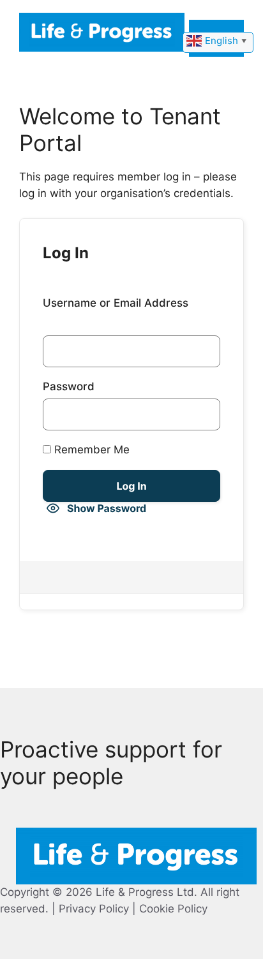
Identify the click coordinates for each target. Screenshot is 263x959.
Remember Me (90, 449)
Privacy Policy (94, 908)
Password (68, 386)
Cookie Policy (173, 908)
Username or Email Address (115, 302)
